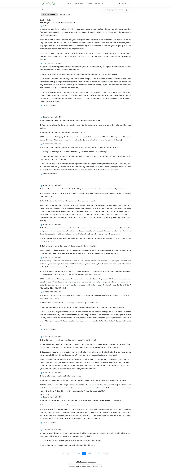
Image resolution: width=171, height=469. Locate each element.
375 (99, 453)
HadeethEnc (99, 3)
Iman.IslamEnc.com (74, 466)
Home (69, 3)
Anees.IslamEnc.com (85, 466)
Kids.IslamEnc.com (85, 464)
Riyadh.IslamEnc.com (97, 464)
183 (78, 453)
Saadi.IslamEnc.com (73, 464)
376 (104, 453)
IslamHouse (79, 3)
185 (89, 453)
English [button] (125, 3)
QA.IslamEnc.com (97, 466)
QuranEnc (89, 3)
